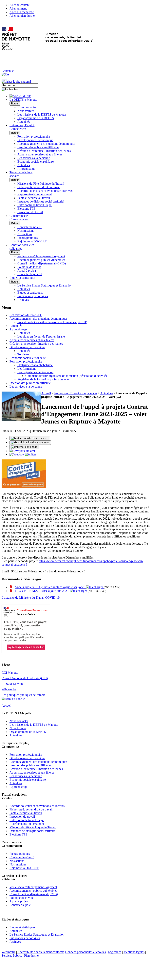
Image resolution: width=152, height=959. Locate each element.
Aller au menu (18, 8)
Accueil (46, 393)
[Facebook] (17, 454)
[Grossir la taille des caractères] (30, 442)
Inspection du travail (30, 212)
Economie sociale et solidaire (35, 161)
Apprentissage (26, 168)
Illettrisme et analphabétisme (35, 365)
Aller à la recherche (22, 12)
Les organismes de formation (35, 372)
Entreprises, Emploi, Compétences (75, 393)
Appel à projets (26, 270)
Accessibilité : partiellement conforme (40, 952)
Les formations (26, 368)
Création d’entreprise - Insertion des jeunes (44, 150)
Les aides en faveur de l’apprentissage (41, 336)
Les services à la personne (33, 158)
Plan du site (31, 955)
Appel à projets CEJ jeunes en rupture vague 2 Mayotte (50, 587)
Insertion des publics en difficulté (38, 147)
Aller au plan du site (22, 15)
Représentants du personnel (34, 194)
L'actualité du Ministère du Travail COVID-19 (31, 597)
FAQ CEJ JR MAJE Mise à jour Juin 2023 (42, 590)
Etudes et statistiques (30, 292)
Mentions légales (134, 952)
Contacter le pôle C (29, 227)
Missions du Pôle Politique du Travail (40, 183)
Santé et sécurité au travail (33, 198)
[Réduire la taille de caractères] (30, 438)
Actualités (23, 121)
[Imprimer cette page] (24, 447)
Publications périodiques (32, 296)
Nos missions (25, 230)
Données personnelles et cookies (85, 952)
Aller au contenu (20, 5)
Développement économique (35, 140)
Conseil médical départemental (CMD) (41, 263)
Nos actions (24, 234)
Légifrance (114, 952)
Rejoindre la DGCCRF (32, 241)
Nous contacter (26, 107)
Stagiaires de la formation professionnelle (43, 379)
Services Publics (12, 955)
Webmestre (8, 952)
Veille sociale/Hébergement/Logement (41, 256)
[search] (20, 85)
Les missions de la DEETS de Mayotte (41, 114)
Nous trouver (25, 111)
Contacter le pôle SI (29, 274)
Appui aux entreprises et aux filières (39, 154)
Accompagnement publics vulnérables (41, 259)
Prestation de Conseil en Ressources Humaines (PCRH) (52, 322)
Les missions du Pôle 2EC (26, 315)
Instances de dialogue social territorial (40, 201)
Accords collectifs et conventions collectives (44, 190)
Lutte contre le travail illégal (34, 205)
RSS (4, 78)
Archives (23, 299)
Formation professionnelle (33, 136)
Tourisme (23, 354)
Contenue (8, 70)
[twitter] (30, 454)
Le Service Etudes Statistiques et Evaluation (44, 285)
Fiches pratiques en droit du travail (38, 187)
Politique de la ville (29, 267)
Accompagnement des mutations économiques (46, 143)
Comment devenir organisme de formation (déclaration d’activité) (66, 375)
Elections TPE (26, 208)
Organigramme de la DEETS (35, 118)
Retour (15, 103)
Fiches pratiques (27, 237)
